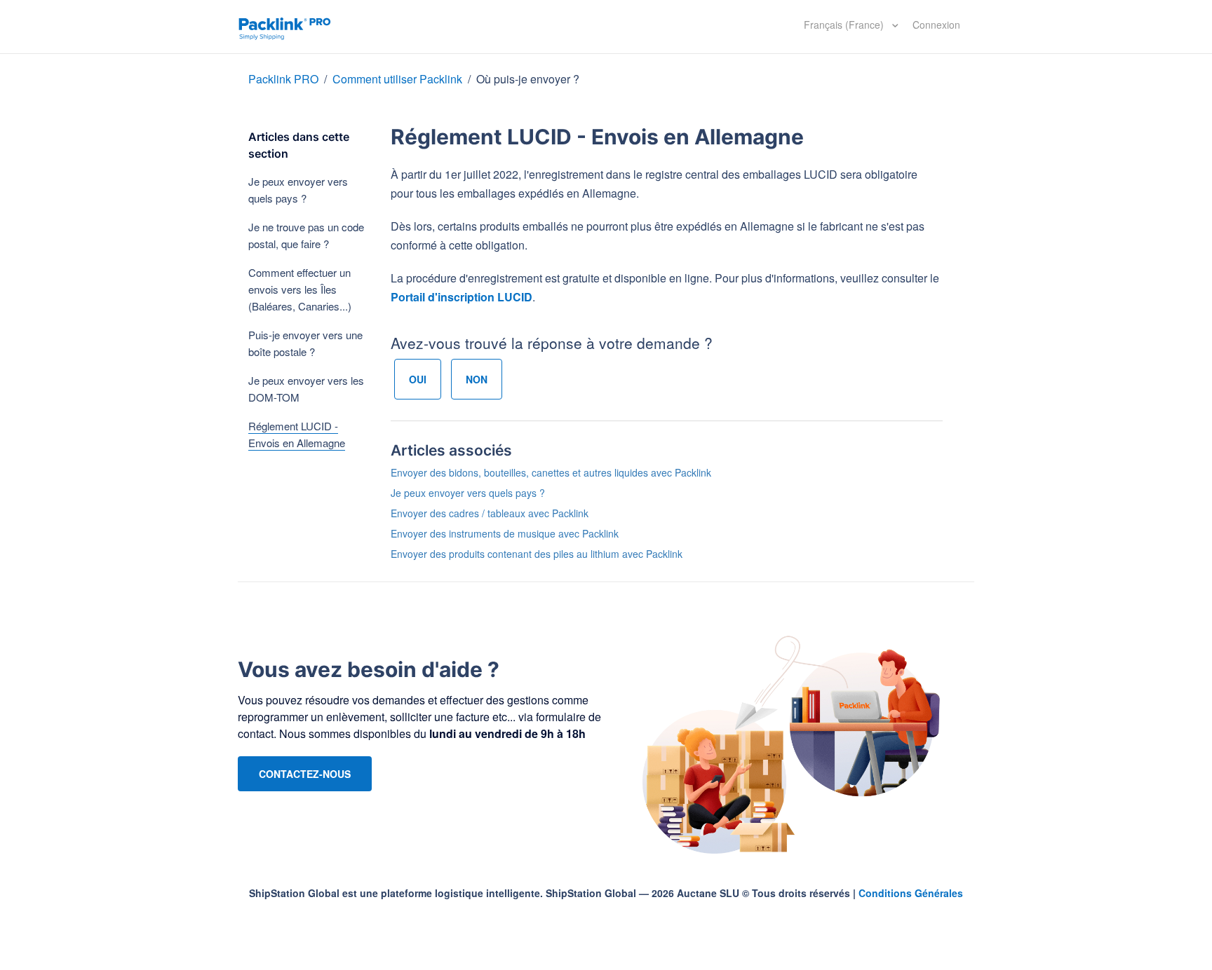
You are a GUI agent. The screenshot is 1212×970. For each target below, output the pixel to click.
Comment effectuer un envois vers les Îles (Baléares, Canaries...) (299, 289)
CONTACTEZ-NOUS (305, 774)
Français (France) (845, 25)
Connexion (936, 25)
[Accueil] (285, 27)
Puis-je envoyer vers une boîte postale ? (305, 343)
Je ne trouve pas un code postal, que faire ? (306, 235)
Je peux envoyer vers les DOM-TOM (306, 388)
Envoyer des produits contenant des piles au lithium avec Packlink (536, 554)
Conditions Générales (910, 893)
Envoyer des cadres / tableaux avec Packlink (489, 513)
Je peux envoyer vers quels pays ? (298, 189)
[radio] (417, 379)
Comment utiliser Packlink (397, 79)
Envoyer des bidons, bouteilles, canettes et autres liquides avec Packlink (551, 472)
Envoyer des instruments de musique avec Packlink (505, 533)
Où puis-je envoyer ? (527, 79)
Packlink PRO (283, 79)
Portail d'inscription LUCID (461, 297)
